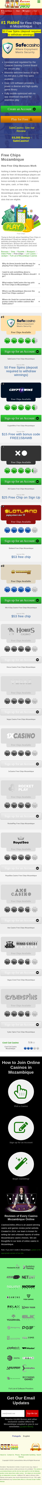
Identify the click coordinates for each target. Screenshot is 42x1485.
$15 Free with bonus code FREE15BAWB (21, 436)
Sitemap (21, 1457)
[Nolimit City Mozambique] (13, 1290)
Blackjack (31, 252)
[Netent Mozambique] (28, 1280)
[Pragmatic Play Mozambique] (13, 1270)
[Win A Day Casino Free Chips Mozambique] (21, 594)
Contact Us (10, 1455)
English (27, 11)
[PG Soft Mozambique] (28, 1331)
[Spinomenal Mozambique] (13, 1381)
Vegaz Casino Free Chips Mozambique (21, 719)
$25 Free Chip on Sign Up (21, 497)
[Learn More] (26, 1426)
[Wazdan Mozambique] (28, 1351)
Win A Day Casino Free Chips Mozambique (21, 608)
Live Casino (31, 254)
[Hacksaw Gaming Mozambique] (28, 1290)
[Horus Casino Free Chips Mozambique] (21, 653)
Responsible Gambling (28, 1455)
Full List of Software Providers (21, 1389)
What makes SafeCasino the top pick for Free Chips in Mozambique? (21, 284)
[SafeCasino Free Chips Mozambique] (21, 345)
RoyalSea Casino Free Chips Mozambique (21, 875)
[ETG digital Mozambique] (13, 1361)
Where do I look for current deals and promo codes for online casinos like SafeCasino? (21, 302)
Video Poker (6, 254)
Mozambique (7, 11)
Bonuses (5, 252)
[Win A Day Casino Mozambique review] (21, 576)
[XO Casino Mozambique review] (21, 457)
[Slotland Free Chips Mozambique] (21, 534)
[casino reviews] (9, 1449)
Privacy (17, 1455)
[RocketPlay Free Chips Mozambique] (21, 809)
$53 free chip (21, 557)
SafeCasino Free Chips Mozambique (21, 359)
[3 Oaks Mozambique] (28, 1341)
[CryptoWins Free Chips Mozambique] (21, 411)
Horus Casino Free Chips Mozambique (21, 667)
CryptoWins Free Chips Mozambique (21, 426)
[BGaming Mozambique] (13, 1300)
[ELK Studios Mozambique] (28, 1321)
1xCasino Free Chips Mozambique (21, 771)
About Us (3, 1455)
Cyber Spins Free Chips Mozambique (21, 1032)
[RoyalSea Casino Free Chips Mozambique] (21, 861)
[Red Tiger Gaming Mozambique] (28, 1310)
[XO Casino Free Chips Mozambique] (21, 475)
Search (39, 1455)
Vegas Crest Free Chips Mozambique (21, 980)
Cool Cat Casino (10, 1043)
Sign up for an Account (20, 351)
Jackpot (4, 256)
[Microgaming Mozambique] (13, 1331)
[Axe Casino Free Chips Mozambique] (21, 914)
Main (18, 11)
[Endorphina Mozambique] (28, 1371)
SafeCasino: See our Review (22, 129)
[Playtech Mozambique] (13, 1351)
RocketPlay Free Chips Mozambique (21, 823)
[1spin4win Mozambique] (28, 1361)
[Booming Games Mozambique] (28, 1381)
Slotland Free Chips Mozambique (21, 548)
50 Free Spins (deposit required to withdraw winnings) (21, 33)
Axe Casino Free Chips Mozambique (21, 928)
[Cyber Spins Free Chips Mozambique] (21, 1018)
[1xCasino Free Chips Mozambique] (21, 757)
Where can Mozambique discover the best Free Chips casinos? (21, 292)
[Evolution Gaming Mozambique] (28, 1270)
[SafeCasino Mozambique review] (21, 327)
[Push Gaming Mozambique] (28, 1300)
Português (16, 1436)
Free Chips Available (21, 332)
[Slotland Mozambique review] (21, 517)
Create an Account (20, 109)
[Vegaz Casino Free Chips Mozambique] (21, 705)
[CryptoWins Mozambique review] (21, 394)
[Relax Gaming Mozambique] (13, 1310)
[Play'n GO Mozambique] (13, 1280)
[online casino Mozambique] (17, 7)
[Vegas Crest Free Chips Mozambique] (21, 966)
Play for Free (19, 119)
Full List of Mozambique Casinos (23, 256)
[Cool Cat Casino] (31, 1049)
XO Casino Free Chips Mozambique (21, 489)
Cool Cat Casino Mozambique (11, 1047)
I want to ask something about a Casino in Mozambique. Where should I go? (21, 274)
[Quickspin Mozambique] (13, 1341)
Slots (13, 252)
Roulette (20, 252)
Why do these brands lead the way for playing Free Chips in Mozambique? (21, 265)
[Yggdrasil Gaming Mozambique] (13, 1321)
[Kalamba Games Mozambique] (13, 1371)
